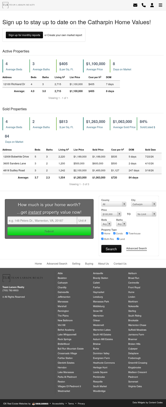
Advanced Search (136, 248)
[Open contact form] (135, 5)
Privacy (81, 403)
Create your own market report (64, 35)
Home (106, 233)
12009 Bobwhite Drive (16, 156)
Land (122, 239)
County (105, 200)
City (133, 200)
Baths (119, 219)
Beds (104, 219)
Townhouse (134, 233)
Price (104, 209)
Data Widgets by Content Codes (148, 402)
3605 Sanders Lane (14, 163)
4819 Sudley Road (14, 170)
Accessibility (58, 403)
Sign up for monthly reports (24, 35)
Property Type (109, 229)
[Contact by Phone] (144, 5)
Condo (119, 233)
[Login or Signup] (152, 5)
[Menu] (160, 5)
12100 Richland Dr (14, 84)
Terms (71, 403)
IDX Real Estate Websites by (17, 403)
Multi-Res (108, 239)
